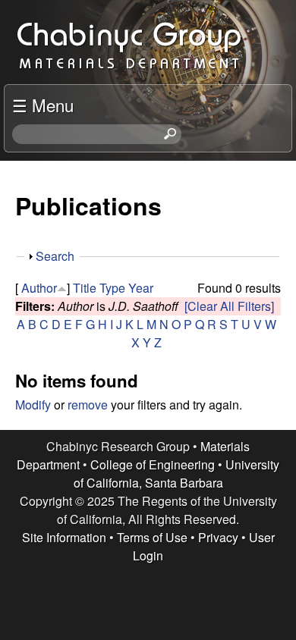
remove (88, 404)
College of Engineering (152, 464)
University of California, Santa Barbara (177, 473)
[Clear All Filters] (229, 306)
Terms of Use (152, 537)
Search (55, 256)
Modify (33, 404)
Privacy (218, 537)
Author (39, 287)
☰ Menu (43, 105)
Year (140, 287)
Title (84, 287)
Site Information (64, 537)
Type (112, 287)
